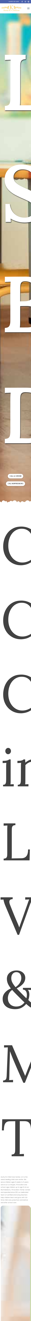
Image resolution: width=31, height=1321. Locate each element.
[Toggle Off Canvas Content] (28, 8)
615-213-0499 (15, 1)
